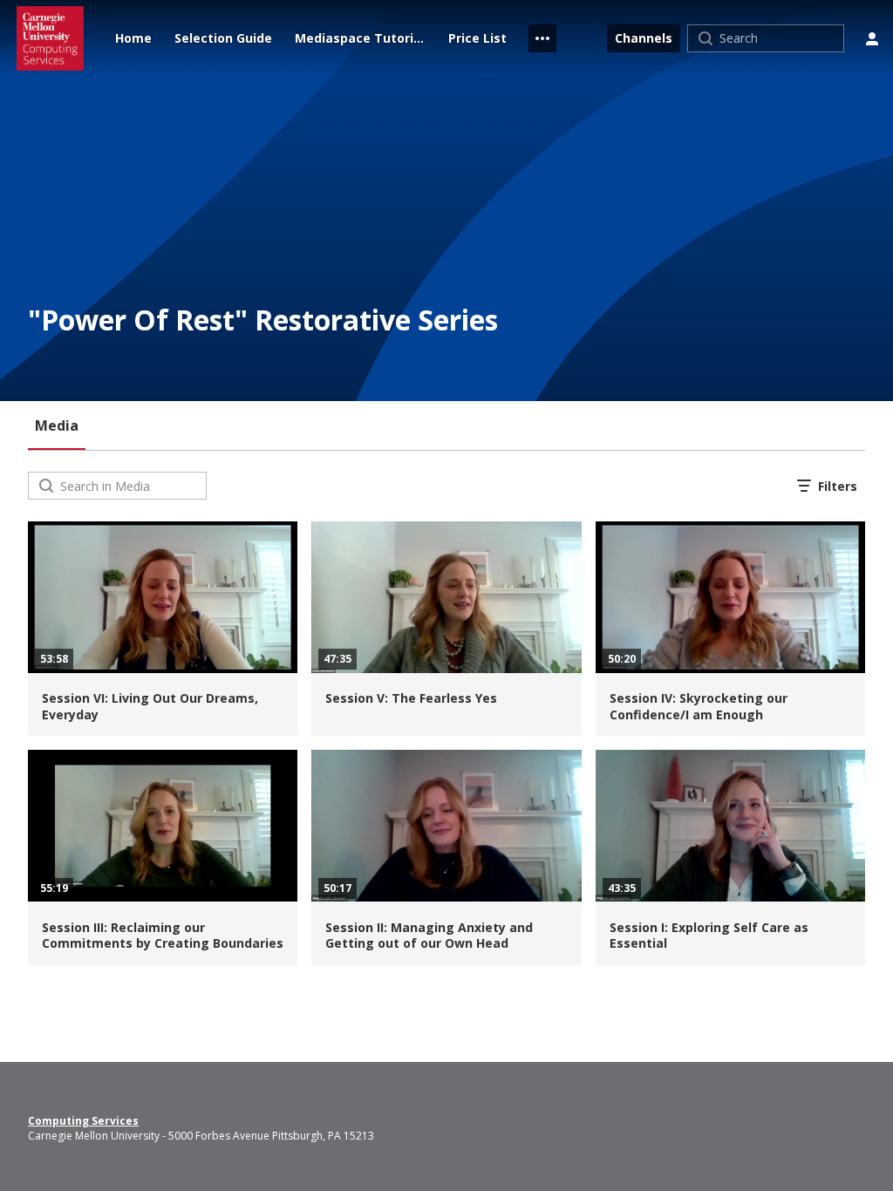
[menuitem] (133, 38)
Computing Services (83, 1121)
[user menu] (872, 38)
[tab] (56, 425)
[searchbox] (131, 485)
